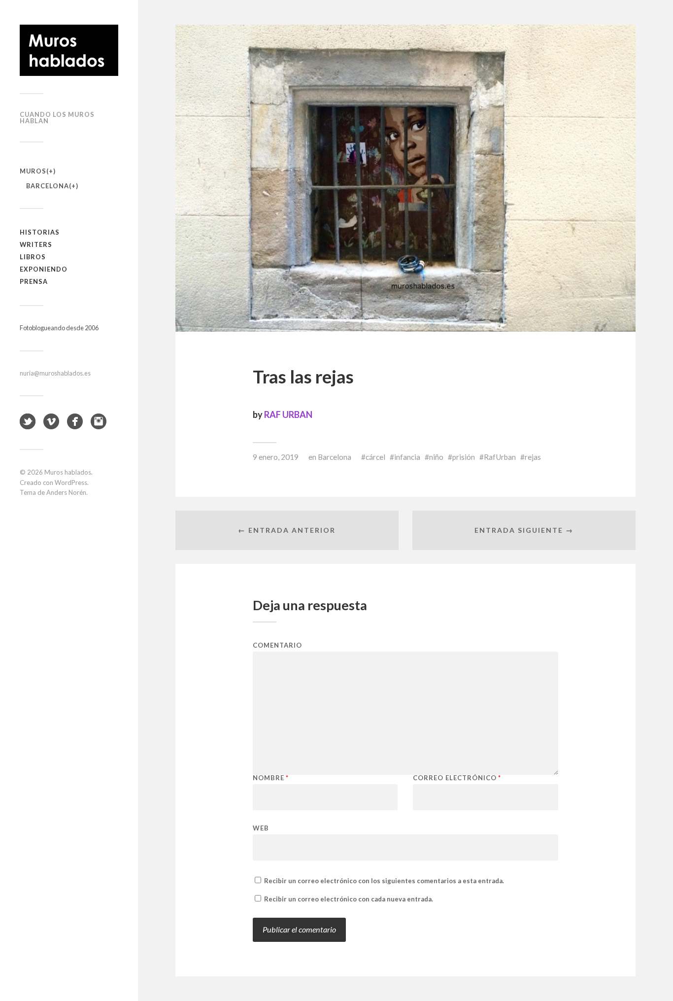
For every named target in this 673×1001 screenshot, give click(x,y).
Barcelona (47, 186)
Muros (33, 171)
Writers (36, 244)
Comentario (277, 645)
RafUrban (500, 456)
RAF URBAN (288, 414)
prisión (463, 456)
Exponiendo (43, 269)
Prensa (34, 281)
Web (261, 827)
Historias (40, 232)
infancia (407, 456)
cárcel (375, 456)
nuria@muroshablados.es (55, 373)
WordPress (71, 482)
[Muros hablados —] (69, 50)
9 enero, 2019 (276, 456)
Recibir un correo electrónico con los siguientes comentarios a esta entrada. (384, 881)
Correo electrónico (457, 778)
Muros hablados (67, 472)
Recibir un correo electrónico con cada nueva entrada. (348, 899)
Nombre (271, 778)
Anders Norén (66, 492)
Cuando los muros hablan (57, 117)
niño (436, 456)
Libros (33, 257)
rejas (533, 456)
